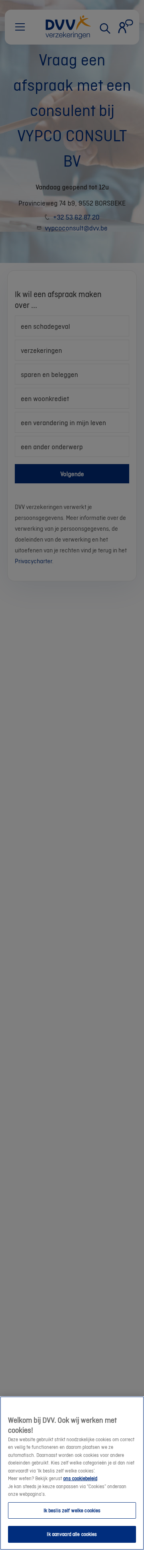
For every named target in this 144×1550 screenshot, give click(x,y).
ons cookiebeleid (80, 1478)
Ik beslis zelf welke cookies (72, 1510)
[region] (72, 1473)
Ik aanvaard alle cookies (72, 1534)
